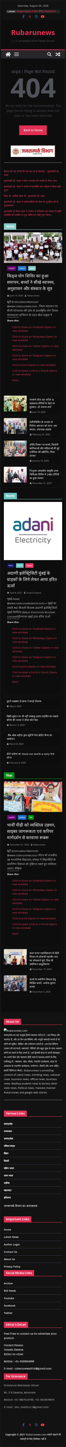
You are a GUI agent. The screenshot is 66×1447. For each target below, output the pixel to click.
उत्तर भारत (8, 1175)
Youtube (9, 1298)
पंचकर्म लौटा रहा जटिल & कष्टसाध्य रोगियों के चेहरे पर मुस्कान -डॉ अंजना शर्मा (42, 403)
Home (7, 1229)
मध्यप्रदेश (8, 1123)
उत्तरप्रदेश (8, 1138)
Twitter (8, 1313)
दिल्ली (6, 1160)
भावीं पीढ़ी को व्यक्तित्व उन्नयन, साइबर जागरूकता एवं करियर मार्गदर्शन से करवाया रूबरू (31, 831)
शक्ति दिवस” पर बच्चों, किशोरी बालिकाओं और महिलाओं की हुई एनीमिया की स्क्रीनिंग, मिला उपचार (44, 450)
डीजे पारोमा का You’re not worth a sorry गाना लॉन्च (30, 755)
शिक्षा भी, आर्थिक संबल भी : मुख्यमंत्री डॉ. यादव (24, 196)
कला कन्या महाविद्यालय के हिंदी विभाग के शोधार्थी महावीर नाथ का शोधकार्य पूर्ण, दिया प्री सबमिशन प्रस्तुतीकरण (44, 958)
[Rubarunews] (8, 54)
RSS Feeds (10, 1290)
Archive (8, 1283)
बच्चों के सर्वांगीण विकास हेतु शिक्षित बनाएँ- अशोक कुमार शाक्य (43, 983)
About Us (9, 1259)
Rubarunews (33, 32)
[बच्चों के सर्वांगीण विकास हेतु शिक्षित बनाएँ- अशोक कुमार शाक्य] (15, 985)
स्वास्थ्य (32, 268)
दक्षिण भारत (9, 1168)
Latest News (11, 1237)
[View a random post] (58, 54)
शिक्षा (31, 817)
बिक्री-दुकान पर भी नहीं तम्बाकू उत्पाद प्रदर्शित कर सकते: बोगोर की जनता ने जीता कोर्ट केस (33, 718)
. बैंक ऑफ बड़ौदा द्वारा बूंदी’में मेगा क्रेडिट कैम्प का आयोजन (29, 736)
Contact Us (10, 1251)
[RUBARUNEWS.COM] (15, 1030)
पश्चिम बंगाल (9, 1146)
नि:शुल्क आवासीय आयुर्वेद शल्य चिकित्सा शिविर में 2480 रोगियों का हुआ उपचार (44, 474)
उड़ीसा (7, 1182)
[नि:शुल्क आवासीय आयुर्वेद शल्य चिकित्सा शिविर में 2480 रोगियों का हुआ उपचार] (15, 477)
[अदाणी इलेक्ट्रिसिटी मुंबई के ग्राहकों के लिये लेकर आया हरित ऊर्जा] (33, 531)
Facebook (9, 1305)
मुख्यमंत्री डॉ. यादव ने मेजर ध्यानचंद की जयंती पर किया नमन (30, 180)
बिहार (6, 1153)
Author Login (12, 1244)
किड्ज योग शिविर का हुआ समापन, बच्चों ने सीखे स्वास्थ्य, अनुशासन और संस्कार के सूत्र (31, 282)
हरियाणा (7, 1197)
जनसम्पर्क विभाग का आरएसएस (20, 1206)
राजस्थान (22, 268)
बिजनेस (19, 565)
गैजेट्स (10, 565)
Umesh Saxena (33, 592)
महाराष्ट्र (29, 565)
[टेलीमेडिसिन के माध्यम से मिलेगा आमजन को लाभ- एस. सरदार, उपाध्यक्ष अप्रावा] (15, 428)
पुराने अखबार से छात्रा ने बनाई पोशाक (24, 701)
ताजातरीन (11, 268)
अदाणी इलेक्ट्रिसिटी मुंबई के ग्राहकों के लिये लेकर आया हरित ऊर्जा (32, 579)
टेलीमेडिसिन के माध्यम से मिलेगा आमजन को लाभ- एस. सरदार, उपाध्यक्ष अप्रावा (43, 425)
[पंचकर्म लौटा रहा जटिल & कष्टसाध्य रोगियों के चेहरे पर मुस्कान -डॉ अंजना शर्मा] (15, 406)
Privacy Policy (12, 1266)
